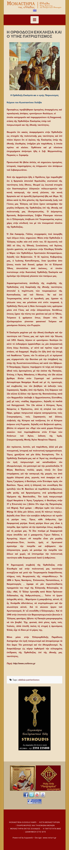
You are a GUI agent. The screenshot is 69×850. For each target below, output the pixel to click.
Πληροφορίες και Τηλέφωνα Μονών (36, 825)
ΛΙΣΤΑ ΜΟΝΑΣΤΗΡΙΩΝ (49, 822)
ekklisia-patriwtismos (28, 679)
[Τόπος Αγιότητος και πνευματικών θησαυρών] (34, 5)
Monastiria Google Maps (22, 822)
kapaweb (28, 838)
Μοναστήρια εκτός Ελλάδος (25, 829)
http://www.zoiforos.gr (24, 663)
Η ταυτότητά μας (52, 829)
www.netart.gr (49, 838)
